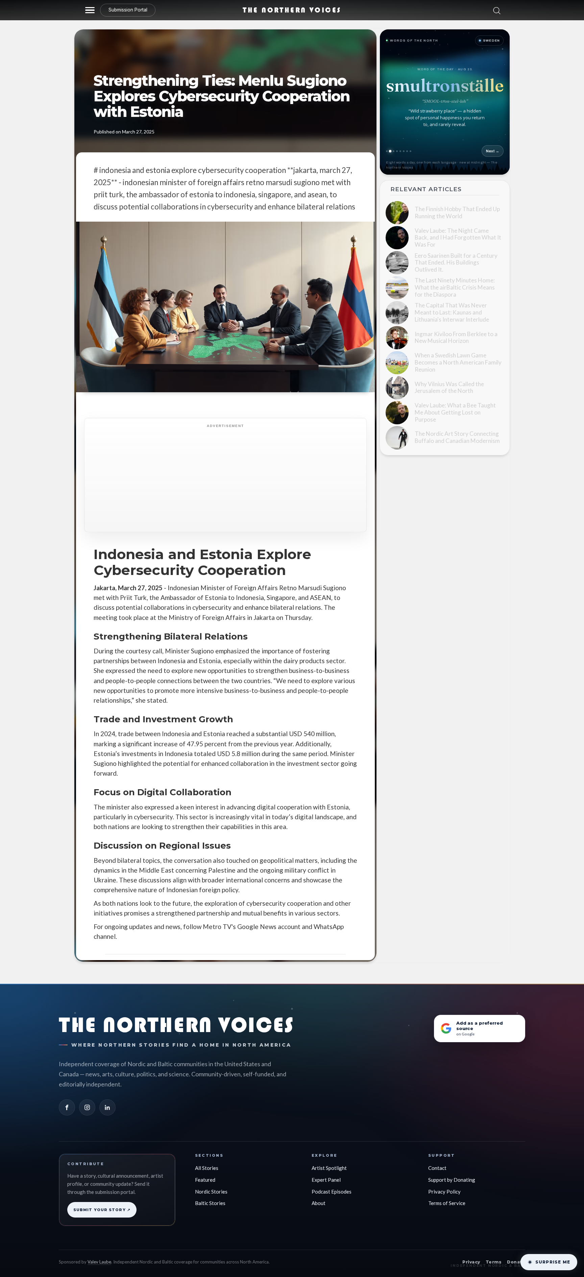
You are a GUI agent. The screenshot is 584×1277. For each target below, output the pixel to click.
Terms (494, 1257)
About (318, 1198)
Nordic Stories (211, 1186)
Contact (437, 1162)
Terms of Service (446, 1198)
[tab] (394, 151)
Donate (516, 1257)
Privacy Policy (444, 1186)
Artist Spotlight (329, 1162)
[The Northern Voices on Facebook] (67, 1102)
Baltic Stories (210, 1198)
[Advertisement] (244, 482)
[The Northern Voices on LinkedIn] (107, 1102)
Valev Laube (99, 1256)
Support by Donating (451, 1174)
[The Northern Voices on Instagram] (87, 1102)
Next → (492, 151)
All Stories (206, 1162)
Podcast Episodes (331, 1186)
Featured (205, 1174)
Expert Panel (326, 1174)
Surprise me (552, 1262)
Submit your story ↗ (101, 1204)
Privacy (471, 1257)
